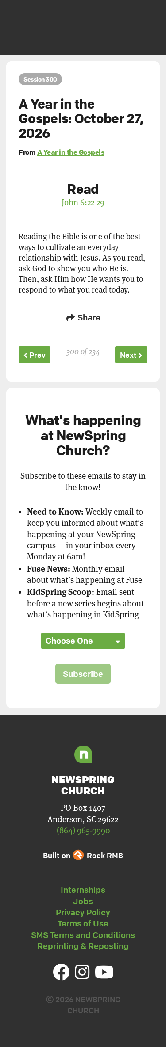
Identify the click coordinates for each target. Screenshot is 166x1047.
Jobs (83, 901)
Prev (36, 354)
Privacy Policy (83, 912)
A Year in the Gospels (71, 152)
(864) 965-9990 (83, 830)
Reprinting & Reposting (83, 946)
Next (129, 354)
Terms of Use (83, 923)
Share (88, 317)
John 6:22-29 (83, 202)
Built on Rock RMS (83, 855)
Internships (83, 890)
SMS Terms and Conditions (83, 935)
